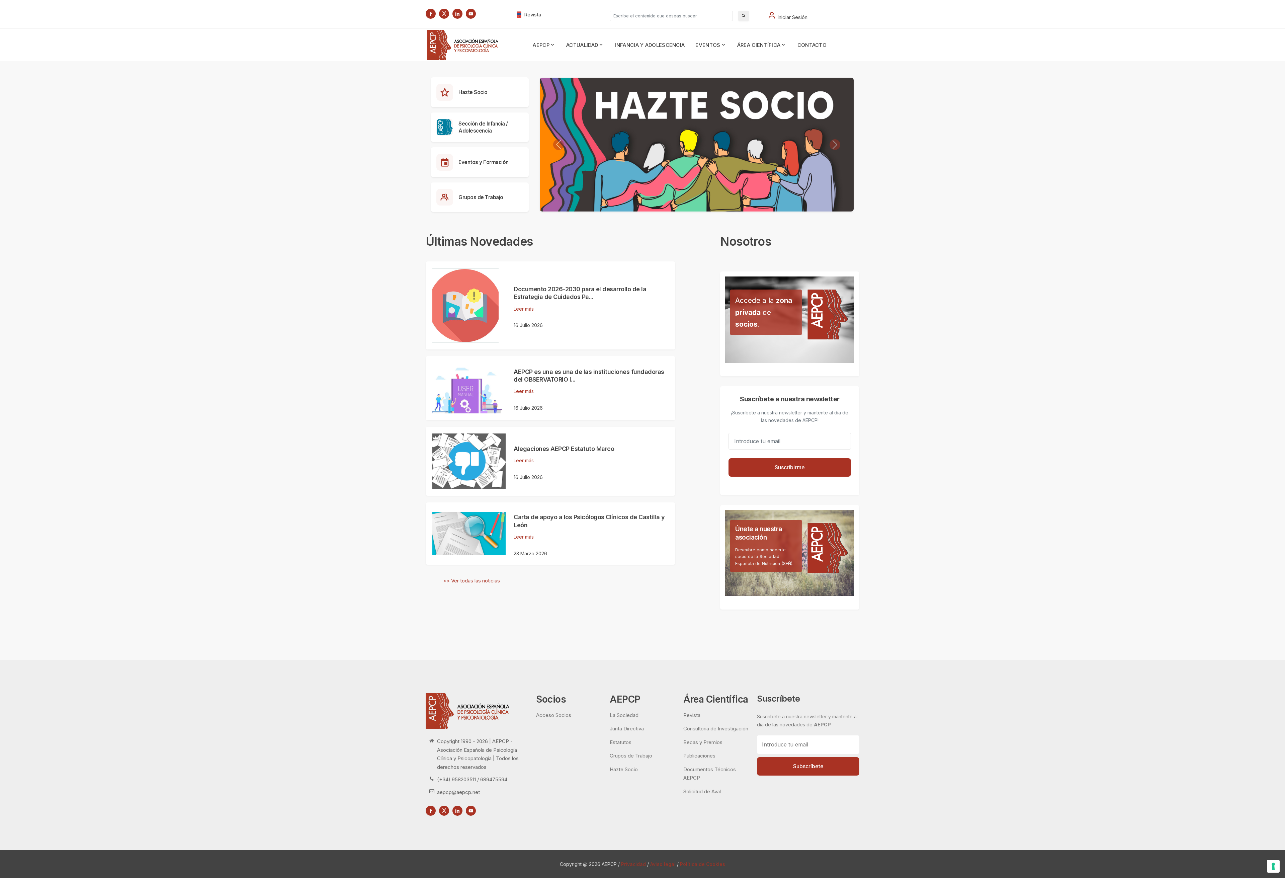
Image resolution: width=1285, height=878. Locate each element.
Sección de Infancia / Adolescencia (483, 127)
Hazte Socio (473, 92)
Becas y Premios (702, 742)
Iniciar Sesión (792, 17)
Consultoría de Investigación (715, 728)
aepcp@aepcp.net (458, 792)
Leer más (524, 309)
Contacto (812, 45)
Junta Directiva (627, 728)
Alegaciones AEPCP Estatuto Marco (564, 448)
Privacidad (633, 864)
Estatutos (620, 742)
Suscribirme (790, 467)
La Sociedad (624, 715)
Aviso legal (663, 864)
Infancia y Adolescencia (650, 45)
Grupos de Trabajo (480, 197)
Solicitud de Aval (702, 791)
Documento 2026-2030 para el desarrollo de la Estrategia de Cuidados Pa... (580, 293)
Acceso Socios (553, 715)
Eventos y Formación (483, 162)
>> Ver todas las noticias (471, 580)
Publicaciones (699, 755)
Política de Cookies (702, 864)
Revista (532, 14)
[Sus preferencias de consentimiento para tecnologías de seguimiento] (1273, 866)
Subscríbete (808, 766)
